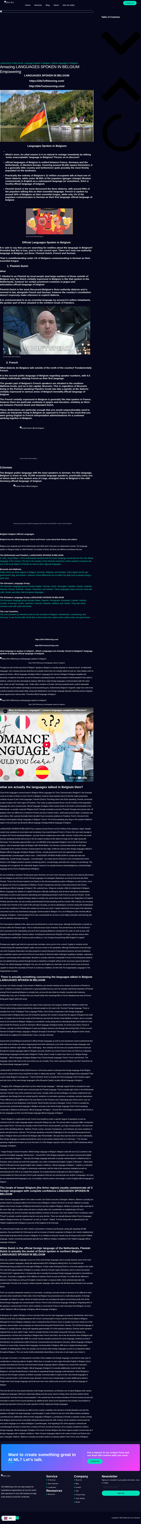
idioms (6, 816)
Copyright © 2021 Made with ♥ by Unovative (126, 1518)
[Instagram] (17, 1517)
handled (43, 1119)
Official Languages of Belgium (64, 63)
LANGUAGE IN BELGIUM (11, 63)
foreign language (58, 691)
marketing (45, 895)
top (50, 1122)
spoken (3, 549)
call (56, 1178)
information (4, 895)
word (21, 523)
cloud (24, 523)
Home (27, 5)
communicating (23, 915)
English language (16, 1155)
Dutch (32, 236)
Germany (3, 842)
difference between (38, 1276)
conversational (9, 1158)
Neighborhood (24, 869)
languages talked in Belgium (53, 787)
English (73, 938)
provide (13, 1276)
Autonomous (50, 934)
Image (3, 1152)
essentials (22, 968)
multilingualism (15, 1349)
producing (4, 1404)
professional (19, 1342)
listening (49, 1044)
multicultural (70, 1296)
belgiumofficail (49, 823)
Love (76, 875)
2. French (11, 362)
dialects (81, 875)
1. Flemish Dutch (17, 266)
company (16, 671)
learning (85, 915)
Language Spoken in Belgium (37, 63)
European (12, 951)
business (24, 895)
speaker (57, 1126)
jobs (26, 918)
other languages (32, 1345)
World (41, 845)
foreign (53, 681)
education (74, 915)
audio (34, 1175)
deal (7, 1041)
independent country (67, 546)
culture (74, 539)
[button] (121, 44)
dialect (54, 1203)
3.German (6, 467)
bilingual (27, 898)
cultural (10, 681)
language (83, 546)
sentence (63, 1293)
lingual (29, 1044)
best (27, 1266)
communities (39, 1229)
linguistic (72, 688)
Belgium (27, 418)
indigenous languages (8, 1394)
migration (3, 934)
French (4, 370)
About (56, 5)
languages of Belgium (26, 162)
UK (27, 1280)
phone (52, 1178)
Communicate (65, 793)
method (67, 1158)
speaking (18, 948)
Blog (48, 5)
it (49, 546)
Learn (48, 539)
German (45, 523)
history (64, 539)
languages (36, 523)
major (48, 681)
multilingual (53, 892)
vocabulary (85, 813)
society (80, 1397)
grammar (61, 1096)
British (31, 1152)
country (73, 862)
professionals (72, 1280)
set (15, 1028)
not (14, 668)
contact (10, 1074)
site (61, 1306)
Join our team (69, 5)
